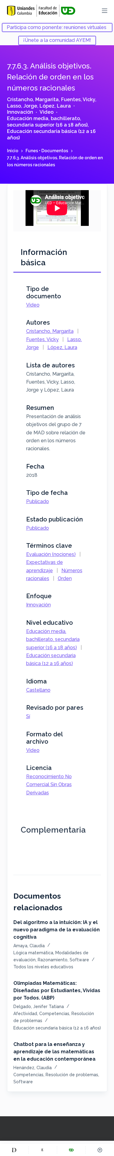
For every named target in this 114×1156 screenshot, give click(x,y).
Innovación (20, 112)
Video (47, 112)
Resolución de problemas (72, 1074)
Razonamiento (52, 959)
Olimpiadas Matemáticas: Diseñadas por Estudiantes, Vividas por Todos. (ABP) (56, 990)
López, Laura (55, 106)
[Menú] (104, 10)
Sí (28, 716)
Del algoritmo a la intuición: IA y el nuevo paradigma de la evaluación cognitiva (56, 929)
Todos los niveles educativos (43, 966)
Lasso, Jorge (22, 106)
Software (79, 959)
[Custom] (14, 1150)
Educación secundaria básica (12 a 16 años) (57, 1027)
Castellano (38, 690)
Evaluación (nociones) (51, 554)
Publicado (37, 501)
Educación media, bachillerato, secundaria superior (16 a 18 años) (47, 122)
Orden (65, 578)
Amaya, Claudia (29, 945)
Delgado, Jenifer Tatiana (38, 1006)
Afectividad (25, 1013)
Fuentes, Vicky (78, 99)
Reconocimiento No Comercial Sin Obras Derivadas (49, 785)
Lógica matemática (33, 952)
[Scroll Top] (100, 1150)
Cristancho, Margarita (33, 99)
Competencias (54, 1013)
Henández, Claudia (32, 1067)
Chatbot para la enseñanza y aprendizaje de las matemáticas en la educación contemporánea (54, 1051)
